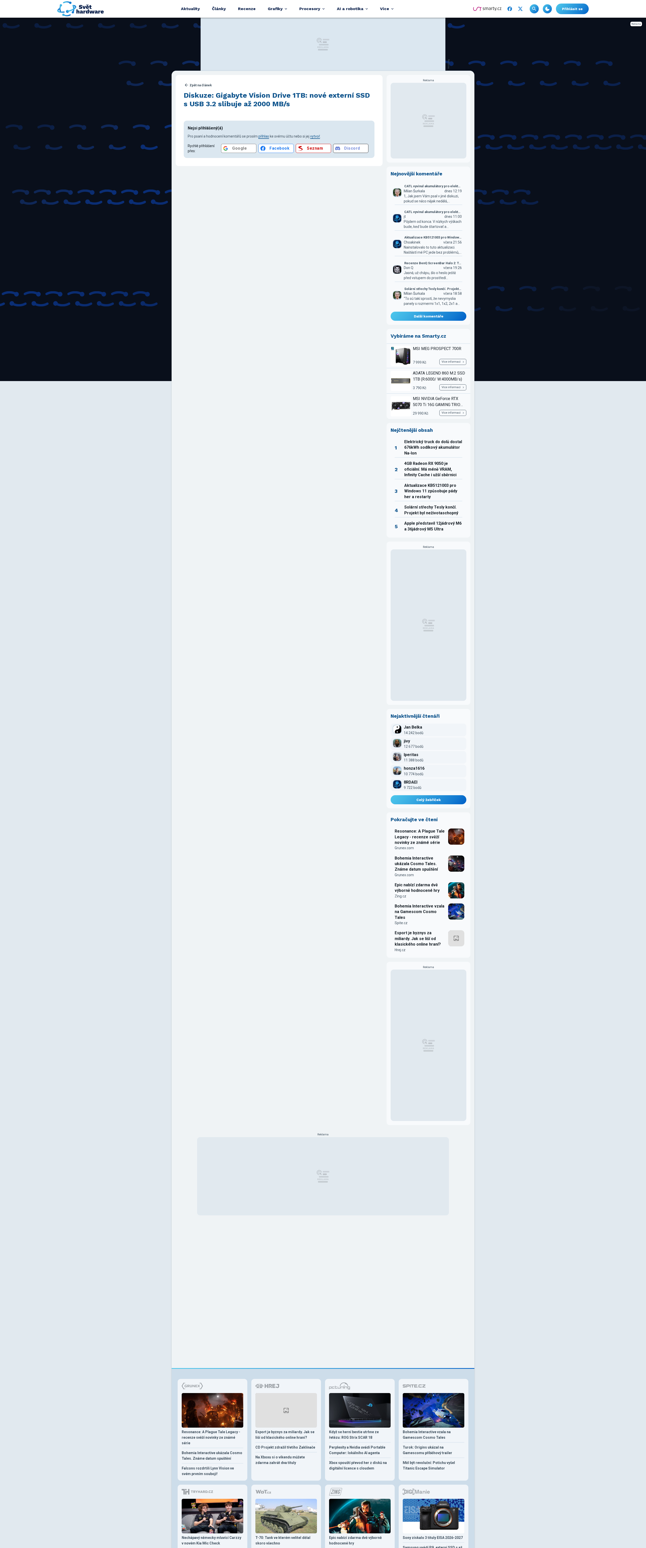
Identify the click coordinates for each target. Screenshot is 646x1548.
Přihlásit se (572, 9)
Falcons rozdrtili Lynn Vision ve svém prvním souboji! (208, 1471)
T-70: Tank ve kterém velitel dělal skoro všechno (282, 1540)
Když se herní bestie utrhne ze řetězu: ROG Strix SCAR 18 (354, 1434)
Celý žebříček (428, 800)
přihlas (263, 136)
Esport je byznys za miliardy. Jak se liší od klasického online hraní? (418, 938)
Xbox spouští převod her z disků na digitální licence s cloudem (358, 1465)
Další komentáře (428, 316)
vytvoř (315, 136)
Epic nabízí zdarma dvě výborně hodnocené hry (417, 888)
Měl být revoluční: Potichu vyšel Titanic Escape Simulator (429, 1465)
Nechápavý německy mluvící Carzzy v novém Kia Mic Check (211, 1540)
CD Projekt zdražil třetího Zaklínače (285, 1447)
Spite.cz (401, 923)
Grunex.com (404, 848)
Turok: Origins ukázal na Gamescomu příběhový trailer (427, 1450)
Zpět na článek (201, 85)
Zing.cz (400, 896)
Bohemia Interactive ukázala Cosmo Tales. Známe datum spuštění (416, 864)
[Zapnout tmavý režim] (547, 8)
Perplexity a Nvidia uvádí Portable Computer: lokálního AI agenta (357, 1450)
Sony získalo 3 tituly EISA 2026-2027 (433, 1538)
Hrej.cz (400, 950)
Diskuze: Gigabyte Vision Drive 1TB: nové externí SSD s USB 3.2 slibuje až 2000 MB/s (277, 99)
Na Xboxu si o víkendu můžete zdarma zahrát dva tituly (280, 1460)
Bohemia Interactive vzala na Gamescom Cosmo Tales (419, 912)
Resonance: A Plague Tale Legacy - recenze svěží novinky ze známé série (420, 837)
